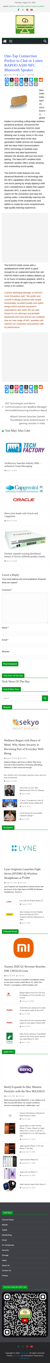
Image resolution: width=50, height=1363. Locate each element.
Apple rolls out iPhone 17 (28, 1172)
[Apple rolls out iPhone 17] (10, 1173)
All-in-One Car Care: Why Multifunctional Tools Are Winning (32, 789)
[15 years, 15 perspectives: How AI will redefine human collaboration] (10, 803)
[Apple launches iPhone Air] (10, 1161)
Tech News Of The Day (16, 681)
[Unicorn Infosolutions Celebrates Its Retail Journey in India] (10, 1116)
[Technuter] (5, 41)
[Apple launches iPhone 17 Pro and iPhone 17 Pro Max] (10, 1148)
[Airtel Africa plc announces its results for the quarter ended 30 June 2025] (10, 1010)
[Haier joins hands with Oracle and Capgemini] (25, 480)
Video (4, 1260)
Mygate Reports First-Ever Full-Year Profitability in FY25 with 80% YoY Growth (32, 995)
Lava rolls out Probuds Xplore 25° (31, 901)
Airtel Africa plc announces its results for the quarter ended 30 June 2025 (32, 1009)
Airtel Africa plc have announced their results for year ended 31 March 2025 (33, 1022)
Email (5, 640)
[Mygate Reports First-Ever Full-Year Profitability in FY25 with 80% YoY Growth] (10, 997)
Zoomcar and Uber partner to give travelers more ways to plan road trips (26, 7)
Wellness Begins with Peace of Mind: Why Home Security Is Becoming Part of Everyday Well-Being (24, 747)
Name (5, 628)
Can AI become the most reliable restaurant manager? (31, 814)
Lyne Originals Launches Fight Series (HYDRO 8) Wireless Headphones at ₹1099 (22, 873)
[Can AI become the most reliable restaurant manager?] (10, 816)
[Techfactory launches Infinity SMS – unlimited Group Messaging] (25, 437)
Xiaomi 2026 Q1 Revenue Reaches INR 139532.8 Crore (24, 968)
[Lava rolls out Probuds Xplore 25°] (10, 902)
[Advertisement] (25, 237)
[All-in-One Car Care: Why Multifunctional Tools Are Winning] (10, 790)
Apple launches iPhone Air (29, 1160)
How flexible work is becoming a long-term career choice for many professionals (25, 776)
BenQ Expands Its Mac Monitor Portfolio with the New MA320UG (24, 1089)
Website (5, 652)
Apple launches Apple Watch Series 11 (33, 1184)
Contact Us (6, 1270)
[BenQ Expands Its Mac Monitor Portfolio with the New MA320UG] (25, 1069)
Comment (7, 590)
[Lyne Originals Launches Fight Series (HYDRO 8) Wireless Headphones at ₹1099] (25, 848)
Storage (5, 1255)
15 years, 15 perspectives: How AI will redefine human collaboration (31, 802)
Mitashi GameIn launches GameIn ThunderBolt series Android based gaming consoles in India (27, 420)
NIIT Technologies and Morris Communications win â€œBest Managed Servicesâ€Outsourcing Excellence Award (26, 407)
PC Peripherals (8, 1245)
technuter (22, 75)
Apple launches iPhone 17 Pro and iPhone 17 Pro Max (31, 1147)
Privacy (5, 1275)
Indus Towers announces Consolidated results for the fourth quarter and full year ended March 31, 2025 (33, 1036)
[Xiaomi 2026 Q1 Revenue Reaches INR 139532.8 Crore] (25, 949)
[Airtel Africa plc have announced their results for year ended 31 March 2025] (10, 1023)
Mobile (5, 1225)
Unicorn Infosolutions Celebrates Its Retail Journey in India (32, 1114)
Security (5, 1250)
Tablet (4, 1230)
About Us (6, 1265)
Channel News (8, 1220)
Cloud (4, 1240)
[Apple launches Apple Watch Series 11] (10, 1186)
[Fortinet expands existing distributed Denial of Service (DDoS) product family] (25, 531)
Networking (7, 1235)
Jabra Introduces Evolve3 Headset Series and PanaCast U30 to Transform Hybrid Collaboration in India (32, 915)
